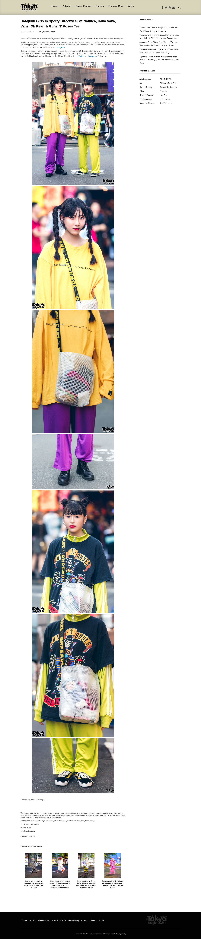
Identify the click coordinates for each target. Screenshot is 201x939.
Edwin (141, 91)
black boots (38, 813)
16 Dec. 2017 (32, 32)
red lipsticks (46, 815)
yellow (49, 817)
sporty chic (90, 815)
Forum (63, 920)
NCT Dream (35, 824)
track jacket (108, 815)
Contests (93, 920)
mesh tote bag (26, 815)
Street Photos (83, 6)
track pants (117, 815)
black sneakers (48, 813)
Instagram (60, 47)
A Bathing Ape (145, 79)
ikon (28, 824)
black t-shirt (59, 813)
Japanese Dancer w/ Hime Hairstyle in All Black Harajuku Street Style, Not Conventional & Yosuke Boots (159, 60)
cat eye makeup (70, 813)
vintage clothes (40, 817)
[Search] (179, 7)
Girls (29, 827)
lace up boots (119, 813)
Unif (82, 821)
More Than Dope (60, 821)
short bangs (65, 815)
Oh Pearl (77, 821)
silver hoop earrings (78, 815)
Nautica (70, 821)
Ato (140, 83)
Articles (67, 6)
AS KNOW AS (165, 79)
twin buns (29, 817)
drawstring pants (95, 813)
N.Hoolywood (165, 99)
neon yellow (36, 815)
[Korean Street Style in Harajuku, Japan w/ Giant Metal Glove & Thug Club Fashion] (33, 865)
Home (55, 6)
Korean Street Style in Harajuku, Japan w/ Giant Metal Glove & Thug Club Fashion (33, 884)
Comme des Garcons (168, 87)
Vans (87, 821)
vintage (92, 821)
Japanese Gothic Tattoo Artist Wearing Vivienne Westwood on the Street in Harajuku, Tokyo (86, 884)
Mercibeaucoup (145, 99)
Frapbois (163, 91)
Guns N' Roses (108, 813)
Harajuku (31, 831)
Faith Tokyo (41, 821)
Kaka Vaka (49, 821)
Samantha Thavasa (147, 103)
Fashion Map (115, 6)
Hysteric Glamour (146, 95)
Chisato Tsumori (145, 87)
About (101, 920)
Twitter (81, 56)
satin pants (56, 815)
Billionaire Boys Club (168, 83)
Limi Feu (163, 95)
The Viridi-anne (166, 103)
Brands (100, 6)
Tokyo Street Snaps (47, 32)
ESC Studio (31, 821)
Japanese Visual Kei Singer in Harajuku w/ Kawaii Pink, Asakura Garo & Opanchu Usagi (112, 884)
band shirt (29, 813)
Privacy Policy (121, 934)
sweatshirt (99, 815)
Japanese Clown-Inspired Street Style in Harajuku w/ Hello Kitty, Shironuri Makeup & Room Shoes (60, 884)
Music (130, 6)
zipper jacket (57, 817)
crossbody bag (82, 813)
